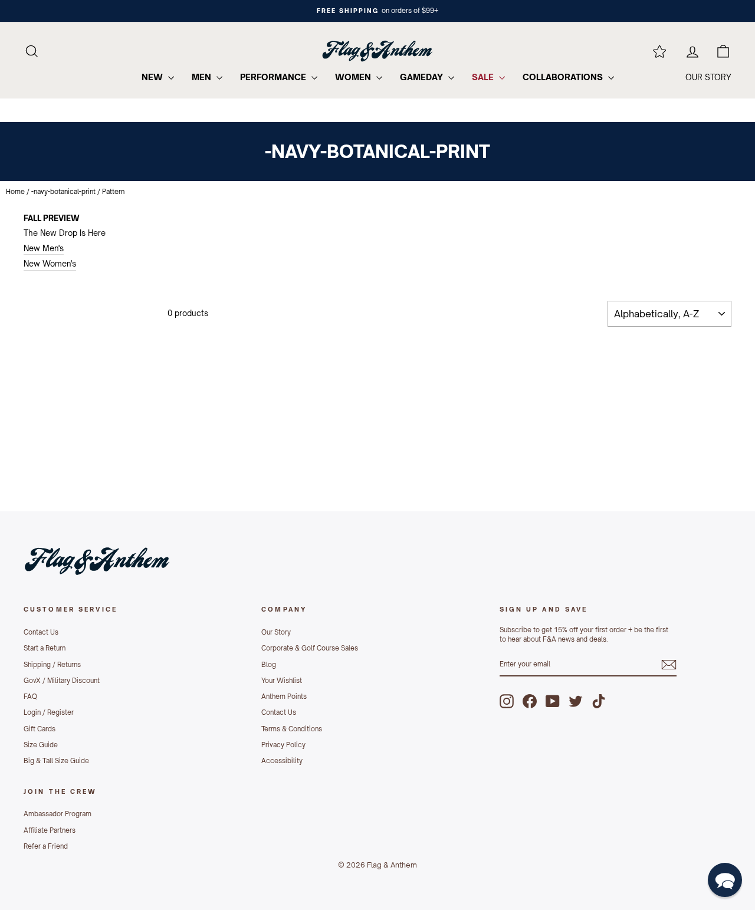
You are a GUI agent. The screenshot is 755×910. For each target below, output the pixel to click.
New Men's (44, 248)
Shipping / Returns (52, 665)
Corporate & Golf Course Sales (309, 648)
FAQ (30, 696)
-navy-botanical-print (63, 192)
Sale (484, 77)
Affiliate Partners (50, 830)
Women (354, 77)
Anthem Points (284, 696)
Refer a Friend (46, 846)
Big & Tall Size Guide (56, 761)
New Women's (50, 263)
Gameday (422, 77)
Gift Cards (39, 729)
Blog (268, 665)
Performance (274, 77)
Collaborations (564, 77)
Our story (708, 77)
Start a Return (44, 648)
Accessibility (282, 761)
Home (15, 192)
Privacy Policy (283, 745)
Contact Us (41, 632)
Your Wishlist (281, 680)
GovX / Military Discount (62, 680)
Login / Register (49, 712)
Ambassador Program (57, 814)
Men (203, 77)
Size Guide (41, 745)
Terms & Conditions (291, 729)
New (153, 77)
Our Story (276, 632)
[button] (725, 880)
